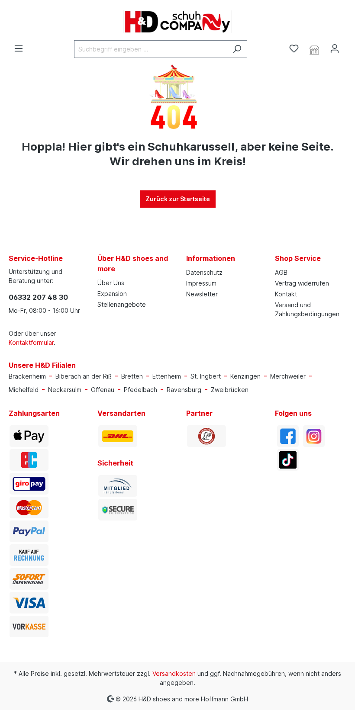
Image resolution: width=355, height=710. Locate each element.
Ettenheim (166, 376)
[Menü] (19, 48)
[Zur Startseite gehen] (177, 21)
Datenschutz (204, 272)
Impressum (201, 283)
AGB (281, 272)
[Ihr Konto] (335, 48)
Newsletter (202, 294)
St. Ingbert (205, 376)
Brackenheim (27, 376)
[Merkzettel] (294, 48)
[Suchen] (237, 49)
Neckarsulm (64, 389)
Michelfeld (24, 389)
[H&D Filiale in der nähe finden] (314, 49)
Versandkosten (174, 673)
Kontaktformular (31, 342)
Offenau (102, 389)
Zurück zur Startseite (177, 198)
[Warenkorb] (350, 46)
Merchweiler (288, 376)
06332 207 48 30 (38, 297)
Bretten (132, 376)
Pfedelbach (140, 389)
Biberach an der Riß (83, 376)
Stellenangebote (121, 304)
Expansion (112, 293)
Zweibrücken (229, 389)
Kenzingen (245, 376)
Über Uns (110, 282)
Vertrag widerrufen (302, 283)
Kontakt (286, 294)
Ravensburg (184, 389)
